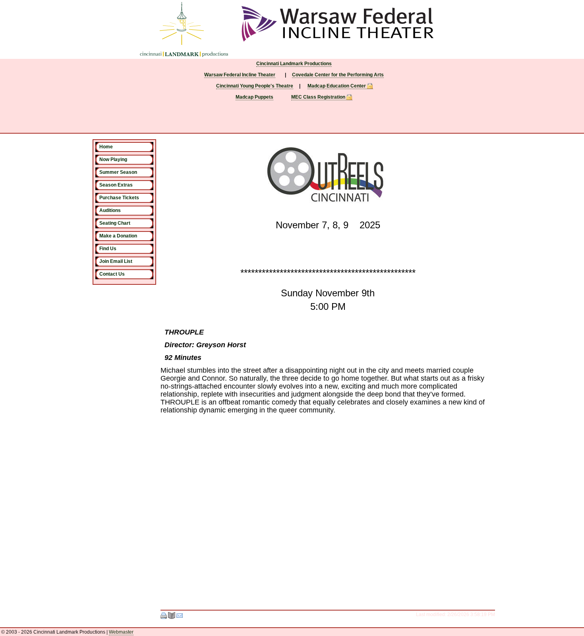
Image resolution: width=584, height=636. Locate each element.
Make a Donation (118, 236)
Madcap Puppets (254, 97)
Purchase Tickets (119, 197)
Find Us (107, 248)
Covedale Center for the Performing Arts (338, 75)
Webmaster (121, 632)
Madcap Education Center (336, 86)
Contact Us (112, 274)
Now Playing (113, 159)
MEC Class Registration (318, 97)
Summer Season (118, 172)
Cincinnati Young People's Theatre (254, 86)
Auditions (110, 210)
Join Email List (115, 261)
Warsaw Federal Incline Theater (239, 75)
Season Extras (116, 185)
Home (106, 147)
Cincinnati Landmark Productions (294, 63)
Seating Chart (114, 223)
